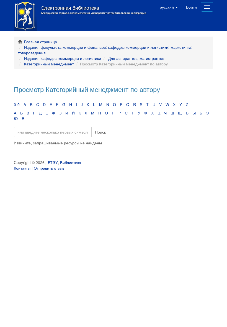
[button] (169, 7)
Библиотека (70, 162)
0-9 (17, 104)
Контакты (22, 168)
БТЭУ (53, 162)
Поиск (100, 132)
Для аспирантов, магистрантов (136, 58)
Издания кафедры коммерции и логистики (62, 58)
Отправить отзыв (49, 168)
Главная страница (40, 41)
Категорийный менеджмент (49, 64)
